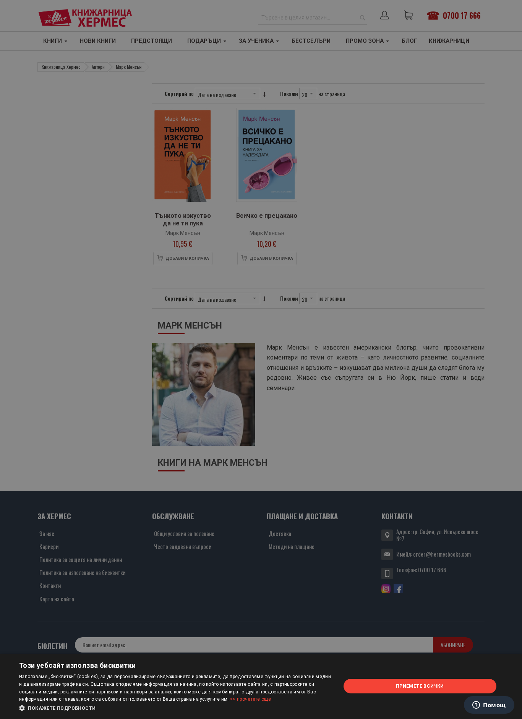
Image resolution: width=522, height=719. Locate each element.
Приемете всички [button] (420, 686)
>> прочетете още (250, 699)
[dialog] (261, 686)
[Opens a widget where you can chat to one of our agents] (489, 705)
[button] (175, 708)
